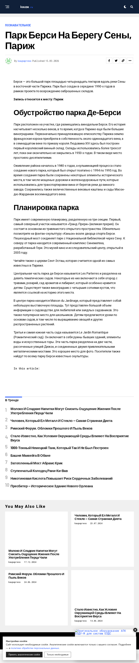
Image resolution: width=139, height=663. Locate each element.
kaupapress (24, 60)
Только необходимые (57, 654)
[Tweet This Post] (116, 61)
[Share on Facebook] (109, 61)
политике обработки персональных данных (35, 648)
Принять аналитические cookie (24, 654)
